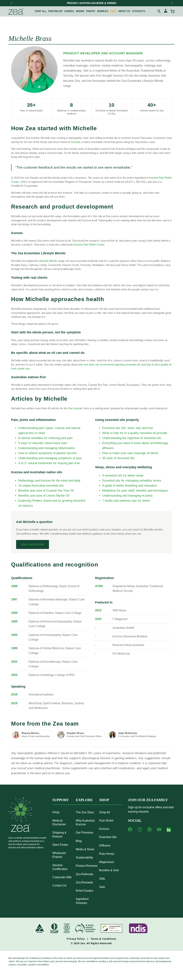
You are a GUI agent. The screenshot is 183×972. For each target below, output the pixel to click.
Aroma (80, 11)
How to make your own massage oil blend (130, 453)
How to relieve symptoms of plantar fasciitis (47, 453)
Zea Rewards (84, 882)
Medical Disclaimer (59, 822)
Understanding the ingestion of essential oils (131, 438)
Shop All (40, 11)
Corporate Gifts (61, 877)
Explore (84, 800)
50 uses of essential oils (118, 458)
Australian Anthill (123, 627)
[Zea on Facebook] (130, 829)
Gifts (102, 878)
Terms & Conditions (103, 938)
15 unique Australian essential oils (41, 485)
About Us (124, 11)
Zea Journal (75, 408)
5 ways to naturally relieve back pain (42, 443)
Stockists (138, 11)
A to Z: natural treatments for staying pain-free (49, 463)
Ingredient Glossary (82, 900)
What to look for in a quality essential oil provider (134, 433)
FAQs (56, 812)
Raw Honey (106, 853)
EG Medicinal (121, 653)
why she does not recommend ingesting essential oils (109, 364)
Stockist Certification (60, 867)
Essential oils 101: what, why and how (127, 428)
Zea (82, 943)
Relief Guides (84, 890)
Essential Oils (108, 837)
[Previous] (11, 3)
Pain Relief (106, 820)
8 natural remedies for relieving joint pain (45, 438)
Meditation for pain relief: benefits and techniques (135, 490)
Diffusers (104, 845)
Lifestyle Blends (48, 260)
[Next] (171, 3)
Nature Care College (68, 612)
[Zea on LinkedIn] (169, 830)
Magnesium (106, 862)
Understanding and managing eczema (127, 495)
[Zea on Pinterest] (149, 829)
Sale (113, 11)
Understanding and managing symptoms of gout (50, 458)
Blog (79, 841)
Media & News (85, 849)
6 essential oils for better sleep (122, 475)
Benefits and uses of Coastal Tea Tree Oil (46, 490)
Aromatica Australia (41, 694)
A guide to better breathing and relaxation (129, 485)
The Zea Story (85, 812)
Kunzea (69, 11)
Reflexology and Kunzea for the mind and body (49, 480)
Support (60, 800)
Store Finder (60, 844)
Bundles (102, 11)
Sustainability (84, 857)
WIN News (119, 610)
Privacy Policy (76, 938)
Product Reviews (86, 865)
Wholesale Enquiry (59, 854)
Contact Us (59, 885)
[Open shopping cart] (172, 11)
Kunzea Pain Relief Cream (88, 244)
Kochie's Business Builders (130, 636)
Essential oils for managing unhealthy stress (131, 480)
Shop (104, 800)
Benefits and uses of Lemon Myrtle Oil (43, 495)
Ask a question (32, 544)
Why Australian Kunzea (85, 822)
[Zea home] (16, 11)
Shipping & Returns (59, 834)
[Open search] (159, 11)
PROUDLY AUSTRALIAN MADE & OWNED (91, 3)
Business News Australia (128, 645)
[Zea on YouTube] (159, 829)
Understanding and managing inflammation (46, 448)
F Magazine (120, 619)
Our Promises (84, 832)
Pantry (90, 11)
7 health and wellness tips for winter (126, 500)
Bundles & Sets (109, 870)
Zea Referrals (84, 874)
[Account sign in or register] (165, 11)
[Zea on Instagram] (140, 829)
